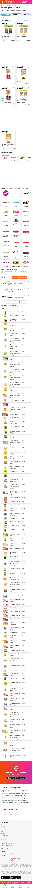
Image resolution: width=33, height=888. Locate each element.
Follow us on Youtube (6, 847)
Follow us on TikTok (5, 848)
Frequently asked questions (7, 824)
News (2, 837)
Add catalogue (4, 835)
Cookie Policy (24, 883)
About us (3, 833)
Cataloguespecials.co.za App (7, 831)
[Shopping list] (26, 2)
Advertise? (3, 826)
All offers (6, 5)
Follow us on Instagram (6, 845)
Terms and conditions (9, 883)
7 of (5, 20)
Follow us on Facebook (6, 843)
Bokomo (11, 5)
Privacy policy (18, 883)
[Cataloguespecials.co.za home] (10, 1)
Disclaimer (27, 882)
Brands (2, 830)
